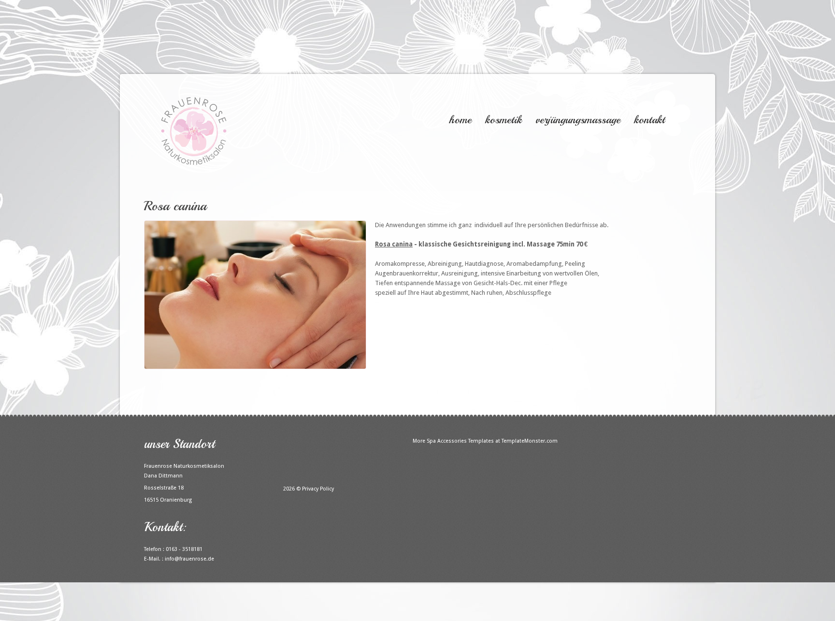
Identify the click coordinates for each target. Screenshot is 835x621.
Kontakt (649, 120)
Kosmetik (503, 120)
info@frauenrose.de (189, 559)
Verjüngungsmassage (577, 120)
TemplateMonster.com (530, 441)
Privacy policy (318, 489)
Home (460, 120)
